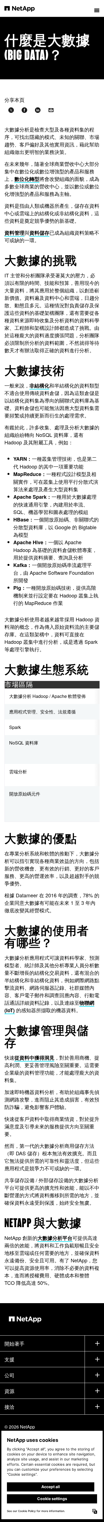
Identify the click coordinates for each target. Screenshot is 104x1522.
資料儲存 (39, 232)
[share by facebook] (24, 110)
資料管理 (14, 232)
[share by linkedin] (37, 110)
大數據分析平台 (54, 1238)
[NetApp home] (23, 8)
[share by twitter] (11, 110)
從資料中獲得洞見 (34, 1057)
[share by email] (51, 110)
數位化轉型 (26, 179)
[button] (97, 8)
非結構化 (39, 385)
